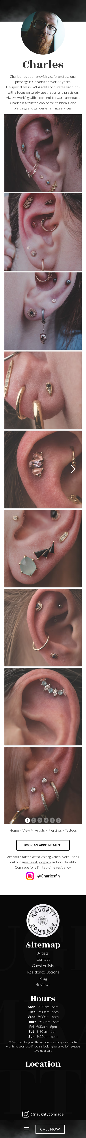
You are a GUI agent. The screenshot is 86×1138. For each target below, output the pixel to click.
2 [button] (34, 820)
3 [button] (40, 820)
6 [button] (58, 820)
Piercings (55, 830)
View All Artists (33, 830)
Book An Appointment (43, 845)
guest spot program (36, 862)
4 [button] (46, 820)
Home (14, 830)
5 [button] (52, 820)
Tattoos (71, 830)
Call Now (50, 1129)
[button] (73, 469)
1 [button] (27, 820)
